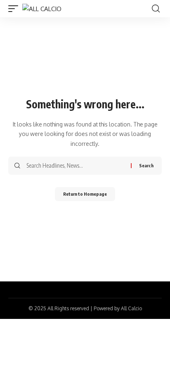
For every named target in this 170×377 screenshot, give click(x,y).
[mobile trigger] (15, 8)
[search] (156, 8)
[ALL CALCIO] (41, 8)
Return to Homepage (85, 194)
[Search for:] (75, 166)
